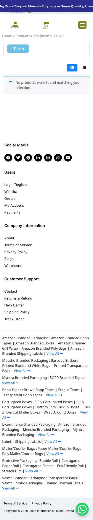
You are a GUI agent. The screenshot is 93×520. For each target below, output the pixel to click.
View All (53, 353)
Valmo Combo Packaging (22, 483)
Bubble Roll (48, 460)
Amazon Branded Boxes (34, 343)
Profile (15, 27)
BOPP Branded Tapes (67, 377)
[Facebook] (8, 158)
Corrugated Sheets (37, 465)
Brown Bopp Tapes (39, 389)
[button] (82, 25)
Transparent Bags (62, 478)
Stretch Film (12, 471)
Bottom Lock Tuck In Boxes (57, 407)
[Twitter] (18, 158)
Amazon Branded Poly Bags (44, 348)
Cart (46, 28)
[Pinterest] (28, 158)
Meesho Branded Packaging (46, 429)
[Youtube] (68, 158)
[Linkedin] (38, 158)
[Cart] (46, 24)
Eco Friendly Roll (70, 465)
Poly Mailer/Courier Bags (22, 453)
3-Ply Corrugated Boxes (53, 402)
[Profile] (15, 24)
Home (7, 36)
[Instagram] (48, 158)
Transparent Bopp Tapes (22, 395)
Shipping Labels (28, 441)
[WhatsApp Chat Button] (82, 509)
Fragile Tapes (69, 389)
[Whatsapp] (58, 158)
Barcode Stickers (64, 360)
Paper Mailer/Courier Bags (59, 448)
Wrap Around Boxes (60, 412)
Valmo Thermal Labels (65, 483)
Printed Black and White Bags (26, 365)
